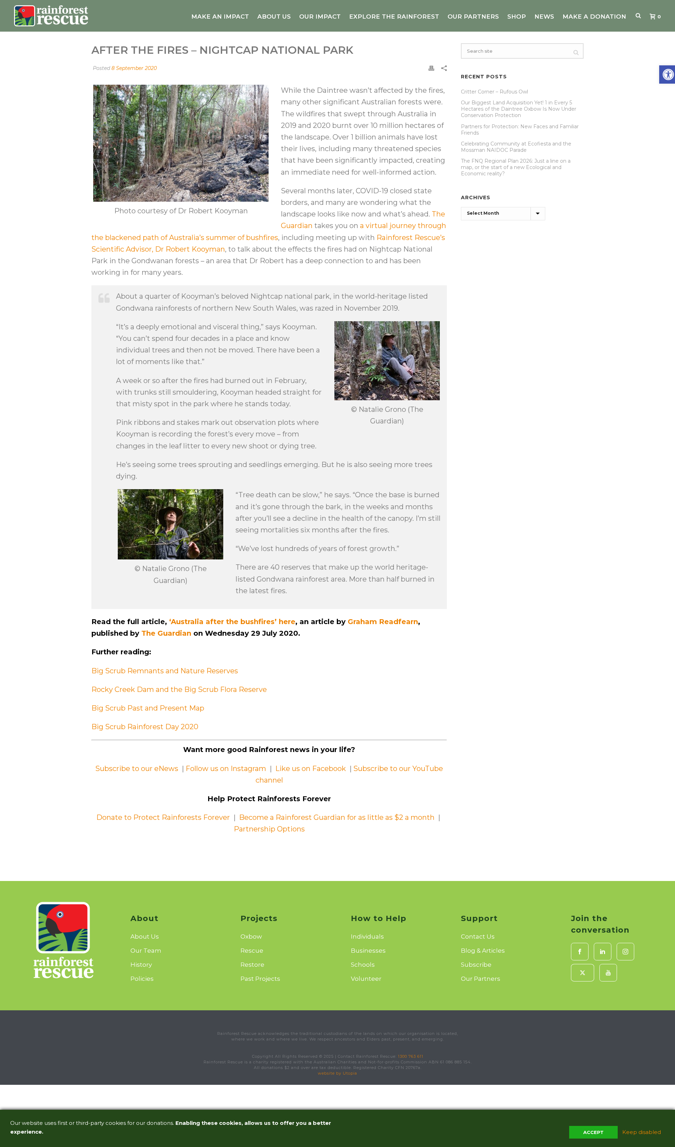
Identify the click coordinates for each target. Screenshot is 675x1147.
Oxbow (251, 936)
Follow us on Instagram (225, 768)
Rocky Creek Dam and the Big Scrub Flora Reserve (179, 689)
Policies (142, 978)
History (141, 964)
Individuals (367, 936)
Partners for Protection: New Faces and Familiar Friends (520, 129)
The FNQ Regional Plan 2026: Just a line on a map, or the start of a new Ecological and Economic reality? (516, 167)
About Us (274, 16)
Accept (593, 1132)
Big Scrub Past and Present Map (147, 708)
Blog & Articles (483, 950)
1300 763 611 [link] (410, 1056)
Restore (252, 964)
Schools (363, 964)
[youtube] (608, 972)
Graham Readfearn (383, 621)
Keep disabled (641, 1132)
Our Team (145, 950)
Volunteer (366, 978)
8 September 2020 (134, 68)
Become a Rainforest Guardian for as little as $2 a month (337, 817)
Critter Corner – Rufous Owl (494, 92)
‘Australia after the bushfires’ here (232, 621)
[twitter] (582, 972)
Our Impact (320, 16)
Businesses (368, 950)
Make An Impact (220, 16)
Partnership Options (269, 829)
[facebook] (580, 951)
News (544, 16)
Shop (516, 16)
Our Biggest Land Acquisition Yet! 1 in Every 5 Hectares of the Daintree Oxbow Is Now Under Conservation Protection (518, 108)
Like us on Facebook (311, 768)
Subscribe (476, 964)
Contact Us (478, 936)
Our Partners (473, 16)
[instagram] (625, 951)
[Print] (431, 67)
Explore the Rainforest (394, 16)
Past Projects (260, 978)
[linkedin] (602, 951)
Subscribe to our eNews (137, 768)
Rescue (251, 950)
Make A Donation (594, 16)
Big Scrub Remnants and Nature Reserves (164, 671)
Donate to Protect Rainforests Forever (163, 817)
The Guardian (166, 633)
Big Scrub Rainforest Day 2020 (144, 726)
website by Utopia (337, 1073)
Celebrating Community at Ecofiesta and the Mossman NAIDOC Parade (516, 147)
